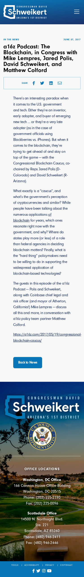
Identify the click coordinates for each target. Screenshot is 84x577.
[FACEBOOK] (33, 83)
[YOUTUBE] (49, 571)
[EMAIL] (60, 83)
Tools (14, 565)
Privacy (49, 565)
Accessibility (31, 565)
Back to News (27, 362)
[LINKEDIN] (51, 83)
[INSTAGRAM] (44, 571)
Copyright (66, 565)
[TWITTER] (42, 83)
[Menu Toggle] (77, 12)
